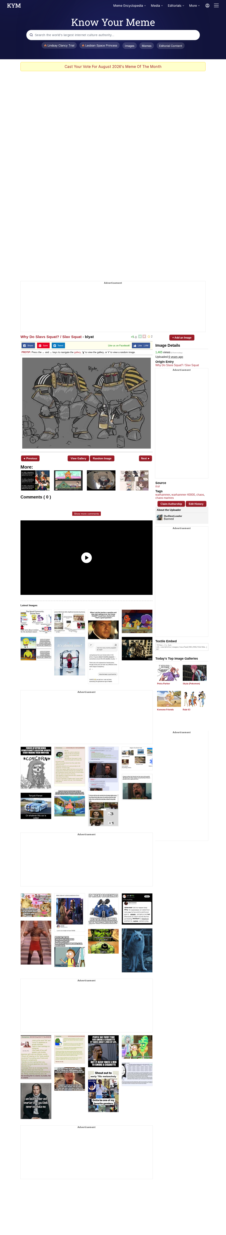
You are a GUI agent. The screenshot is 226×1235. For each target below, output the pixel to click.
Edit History (196, 503)
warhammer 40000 (183, 494)
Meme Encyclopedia (128, 5)
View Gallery (78, 458)
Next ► (145, 458)
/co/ (157, 486)
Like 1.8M (142, 345)
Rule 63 (186, 709)
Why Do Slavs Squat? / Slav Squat (51, 337)
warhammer (162, 494)
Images (129, 46)
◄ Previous (30, 458)
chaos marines (164, 497)
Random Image (102, 458)
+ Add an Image (181, 337)
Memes (146, 46)
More (193, 5)
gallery (77, 352)
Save (44, 345)
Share (29, 345)
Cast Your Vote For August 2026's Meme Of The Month (113, 66)
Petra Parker (163, 683)
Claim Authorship (171, 503)
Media (155, 5)
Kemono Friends (165, 709)
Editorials (174, 5)
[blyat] (86, 403)
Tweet (59, 345)
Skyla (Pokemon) (191, 683)
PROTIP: (26, 352)
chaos (200, 494)
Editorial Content (170, 46)
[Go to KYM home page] (14, 6)
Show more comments (86, 513)
